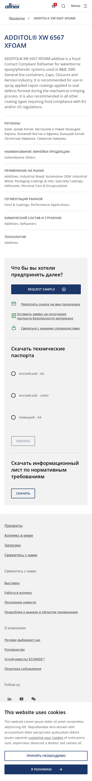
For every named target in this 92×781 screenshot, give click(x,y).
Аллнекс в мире (18, 535)
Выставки (12, 583)
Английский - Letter (34, 395)
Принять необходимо (46, 756)
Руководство (14, 649)
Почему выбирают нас (22, 640)
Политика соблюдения (22, 669)
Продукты (17, 18)
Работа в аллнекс (18, 592)
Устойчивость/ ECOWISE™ (24, 659)
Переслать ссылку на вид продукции (50, 304)
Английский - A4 (31, 373)
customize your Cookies (45, 737)
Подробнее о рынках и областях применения (41, 612)
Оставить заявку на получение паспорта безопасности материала (45, 316)
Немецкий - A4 (30, 417)
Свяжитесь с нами (20, 555)
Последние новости (20, 602)
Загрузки (12, 545)
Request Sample (41, 289)
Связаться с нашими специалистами (50, 328)
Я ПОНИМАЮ (41, 769)
